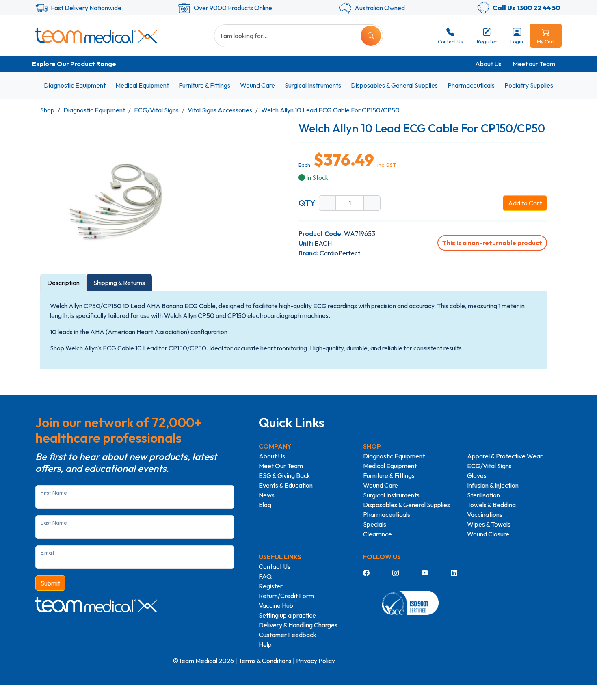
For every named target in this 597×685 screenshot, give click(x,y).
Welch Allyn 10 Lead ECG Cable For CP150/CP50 (330, 110)
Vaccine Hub (276, 605)
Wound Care (257, 85)
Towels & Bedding (491, 505)
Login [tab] (516, 42)
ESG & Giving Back (284, 475)
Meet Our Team (281, 466)
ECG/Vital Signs (156, 110)
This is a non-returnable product (492, 243)
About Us (488, 64)
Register (271, 586)
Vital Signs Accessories (220, 110)
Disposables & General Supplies (394, 85)
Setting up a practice (287, 615)
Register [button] (487, 42)
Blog (265, 505)
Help (265, 644)
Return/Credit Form (286, 596)
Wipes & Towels (488, 524)
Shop (47, 110)
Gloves (477, 475)
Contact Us (274, 566)
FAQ (265, 576)
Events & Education (286, 485)
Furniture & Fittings (204, 85)
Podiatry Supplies (528, 85)
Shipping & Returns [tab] (119, 283)
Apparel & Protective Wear (505, 456)
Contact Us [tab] (450, 42)
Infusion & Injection (493, 485)
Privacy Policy (315, 661)
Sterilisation (483, 495)
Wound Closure (488, 534)
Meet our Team (534, 64)
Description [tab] (63, 283)
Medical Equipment (142, 85)
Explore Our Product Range (74, 64)
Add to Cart (525, 203)
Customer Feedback (287, 635)
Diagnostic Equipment (75, 85)
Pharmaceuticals (471, 85)
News (267, 495)
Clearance (377, 534)
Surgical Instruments (313, 85)
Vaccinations (484, 514)
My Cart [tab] (546, 42)
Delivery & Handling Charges (298, 625)
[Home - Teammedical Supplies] (96, 35)
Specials (374, 524)
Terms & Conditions (265, 661)
